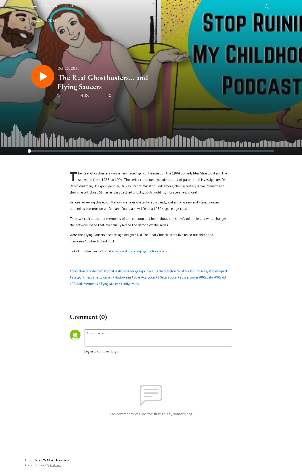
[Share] (109, 95)
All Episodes (44, 20)
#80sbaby (206, 277)
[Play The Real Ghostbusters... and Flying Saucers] (42, 76)
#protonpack (218, 271)
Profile (70, 6)
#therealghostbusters (173, 271)
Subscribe (51, 6)
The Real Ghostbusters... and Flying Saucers (102, 82)
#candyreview (129, 283)
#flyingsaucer (108, 283)
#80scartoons (166, 277)
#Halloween (122, 277)
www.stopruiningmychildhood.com (141, 251)
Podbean (55, 465)
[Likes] (59, 95)
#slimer (120, 271)
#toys (136, 277)
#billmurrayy (199, 271)
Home (33, 6)
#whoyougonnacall (141, 271)
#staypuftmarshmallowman (91, 277)
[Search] (267, 6)
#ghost (109, 271)
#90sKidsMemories (84, 283)
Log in (115, 351)
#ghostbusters (80, 271)
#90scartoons (188, 277)
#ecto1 (97, 271)
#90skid (220, 277)
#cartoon (148, 277)
